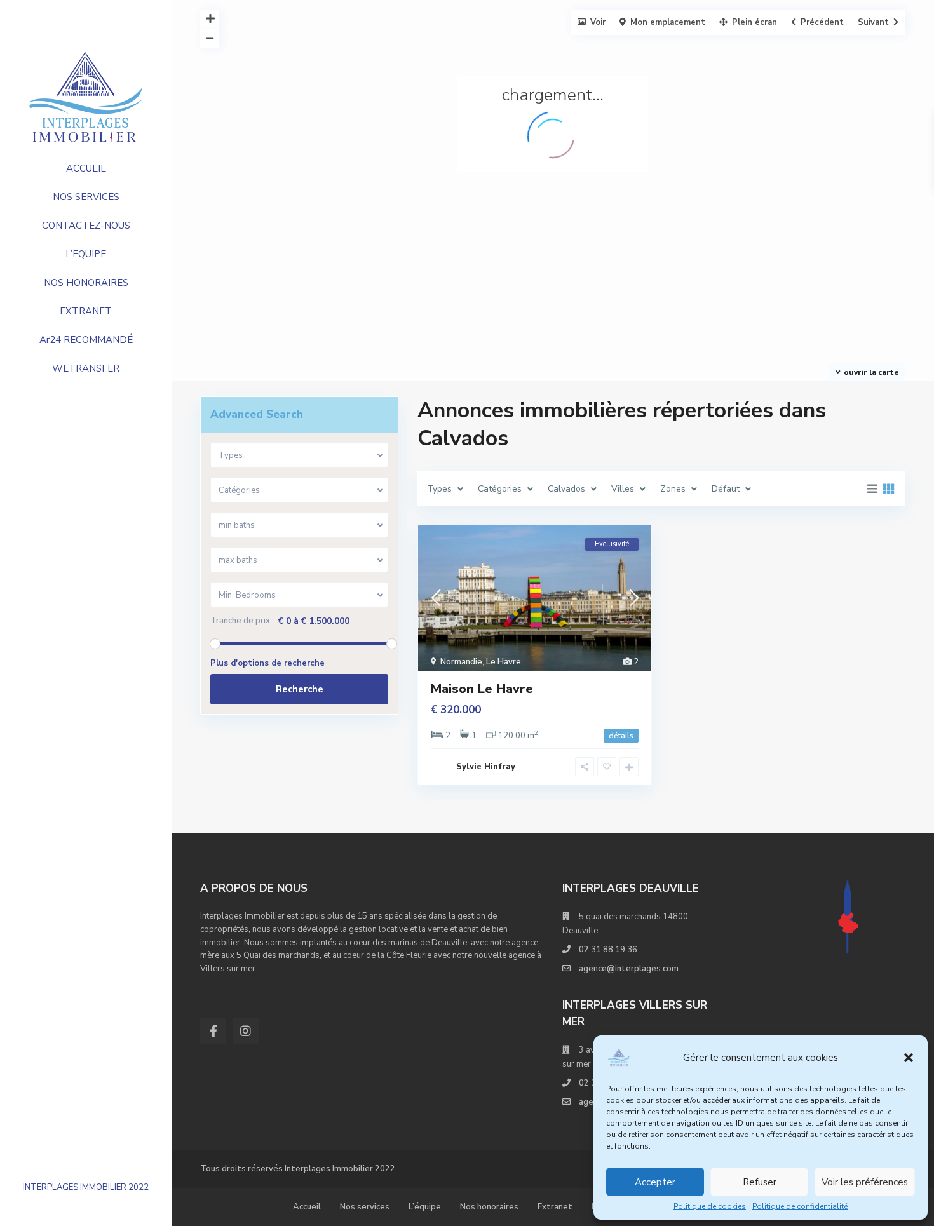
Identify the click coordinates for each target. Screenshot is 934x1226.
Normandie (461, 662)
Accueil (307, 1207)
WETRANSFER (85, 368)
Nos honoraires (489, 1207)
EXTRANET (86, 311)
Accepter (655, 1182)
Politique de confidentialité (800, 1206)
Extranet (555, 1207)
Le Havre (503, 662)
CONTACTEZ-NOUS (86, 225)
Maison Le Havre (482, 688)
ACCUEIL (86, 168)
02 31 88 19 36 (608, 949)
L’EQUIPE (85, 254)
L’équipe (425, 1207)
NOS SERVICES (86, 197)
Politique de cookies (709, 1206)
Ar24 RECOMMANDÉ (86, 339)
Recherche (299, 689)
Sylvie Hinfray (485, 766)
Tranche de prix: (241, 621)
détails (621, 736)
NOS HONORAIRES (86, 282)
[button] (908, 1057)
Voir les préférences (865, 1182)
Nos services (364, 1207)
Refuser (759, 1182)
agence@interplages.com (629, 968)
